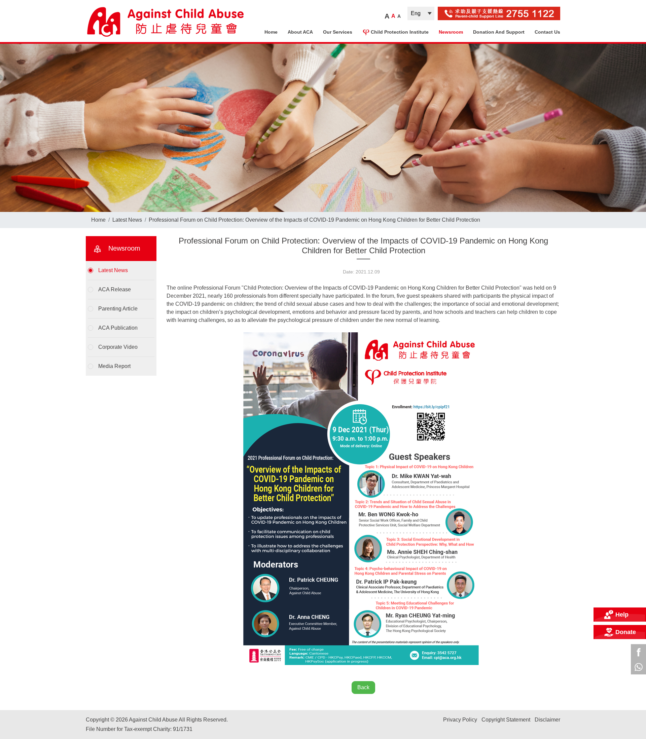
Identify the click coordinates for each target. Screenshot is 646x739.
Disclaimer (547, 720)
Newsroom (451, 32)
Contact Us (547, 32)
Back (363, 687)
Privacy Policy (460, 720)
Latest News (127, 220)
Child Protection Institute (400, 32)
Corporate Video (118, 347)
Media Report (114, 366)
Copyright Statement (505, 720)
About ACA (300, 32)
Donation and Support (499, 32)
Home (271, 32)
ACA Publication (118, 328)
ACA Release (114, 289)
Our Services (337, 32)
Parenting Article (118, 308)
